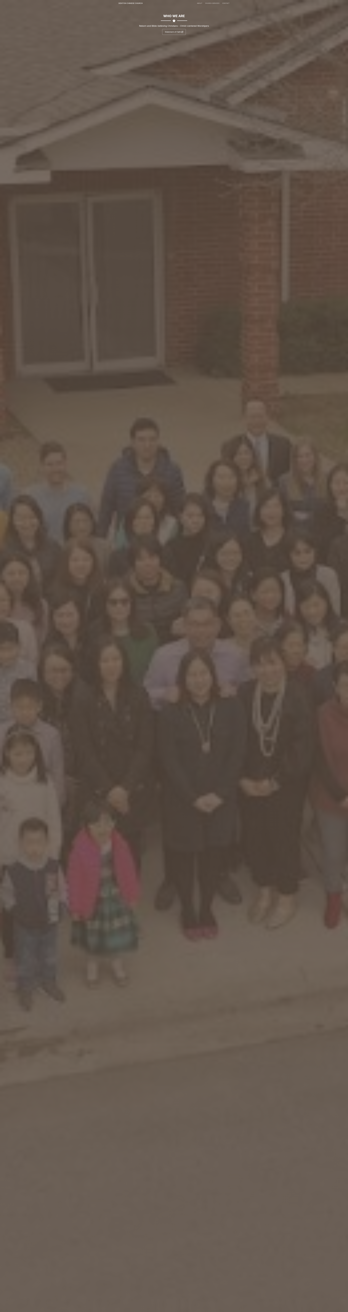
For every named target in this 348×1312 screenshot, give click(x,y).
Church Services (212, 3)
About (199, 3)
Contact (225, 3)
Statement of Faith (173, 32)
